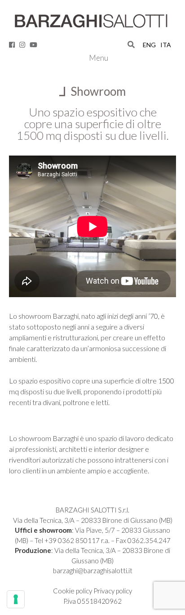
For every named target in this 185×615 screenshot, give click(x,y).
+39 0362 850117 (72, 540)
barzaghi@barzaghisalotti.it (92, 570)
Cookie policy (73, 591)
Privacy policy (112, 591)
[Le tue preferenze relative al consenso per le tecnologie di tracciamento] (15, 599)
